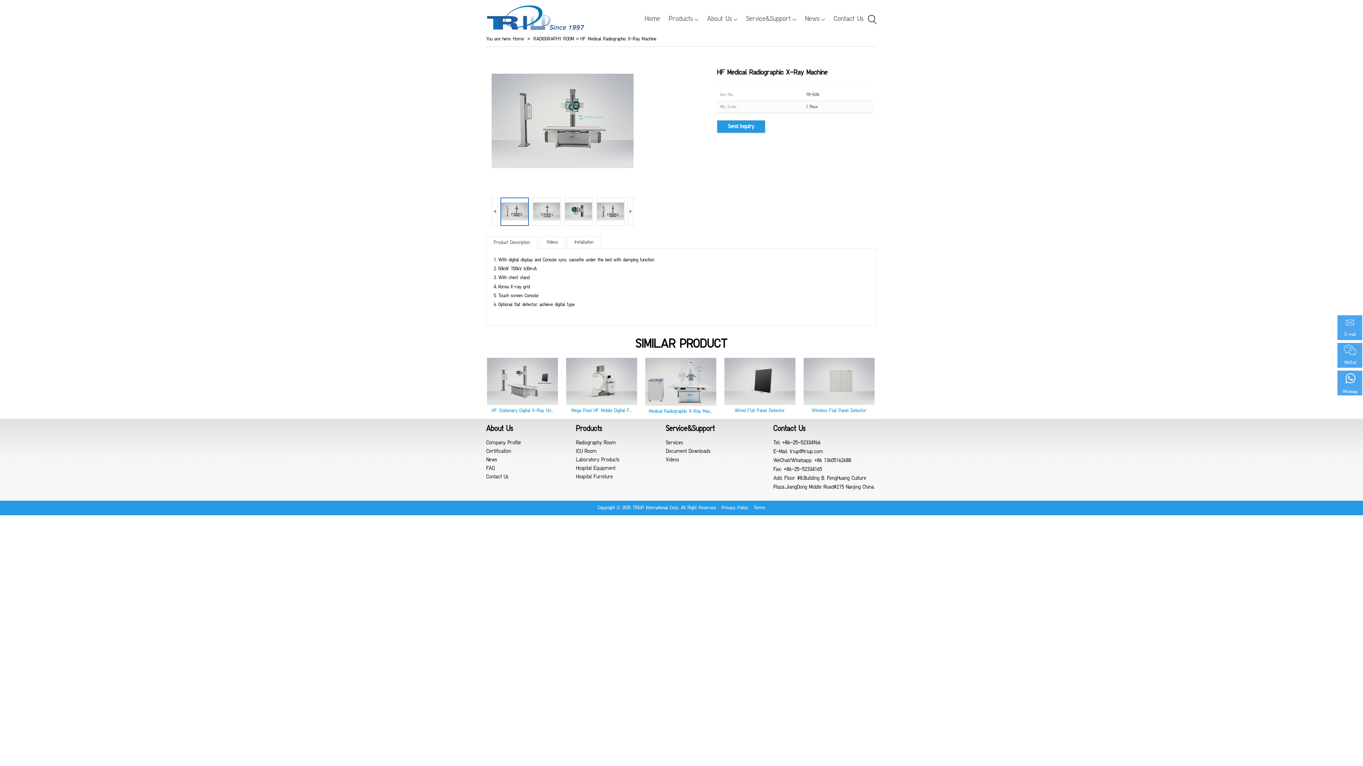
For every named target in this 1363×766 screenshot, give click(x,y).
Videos (552, 242)
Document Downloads (688, 451)
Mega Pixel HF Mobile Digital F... (601, 410)
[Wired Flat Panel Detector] (759, 404)
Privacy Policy (735, 508)
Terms (759, 508)
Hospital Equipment (595, 468)
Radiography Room (596, 443)
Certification (498, 451)
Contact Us (849, 19)
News (812, 19)
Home (652, 19)
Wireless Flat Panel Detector (839, 410)
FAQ (490, 468)
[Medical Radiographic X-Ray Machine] (680, 405)
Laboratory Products (597, 460)
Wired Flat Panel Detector (760, 410)
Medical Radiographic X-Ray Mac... (680, 411)
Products (681, 19)
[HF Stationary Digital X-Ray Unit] (522, 404)
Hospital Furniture (594, 477)
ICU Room (586, 451)
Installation (584, 242)
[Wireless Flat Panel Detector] (839, 404)
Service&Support (768, 19)
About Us (719, 19)
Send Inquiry (741, 126)
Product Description (512, 242)
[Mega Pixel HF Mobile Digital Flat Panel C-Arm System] (601, 404)
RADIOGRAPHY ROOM (553, 39)
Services (674, 443)
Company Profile (503, 443)
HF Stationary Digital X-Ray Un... (522, 410)
